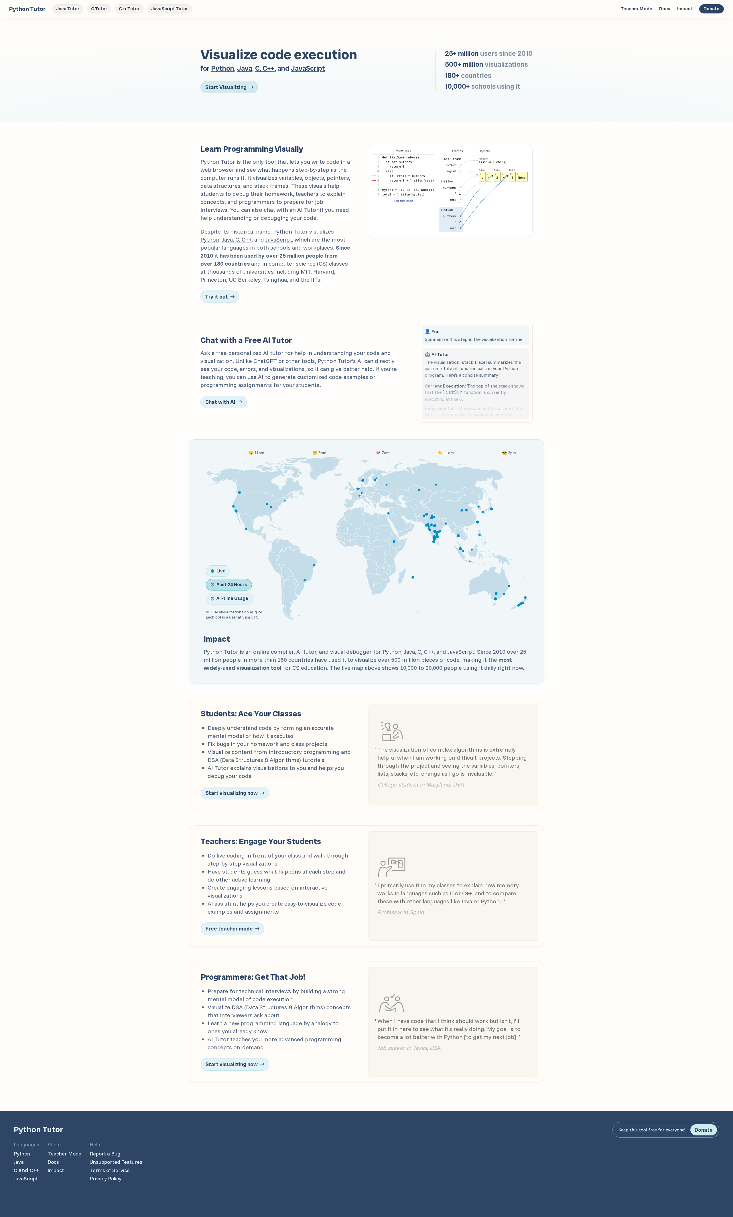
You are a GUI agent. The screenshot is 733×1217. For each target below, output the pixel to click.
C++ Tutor (129, 9)
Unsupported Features (116, 1162)
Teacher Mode (636, 9)
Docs (664, 9)
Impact (684, 9)
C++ (34, 1170)
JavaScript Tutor (169, 9)
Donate (712, 9)
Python (222, 68)
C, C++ (265, 68)
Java (244, 68)
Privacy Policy (105, 1178)
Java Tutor (68, 9)
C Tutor (99, 9)
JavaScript (308, 68)
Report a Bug (105, 1153)
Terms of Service (110, 1170)
